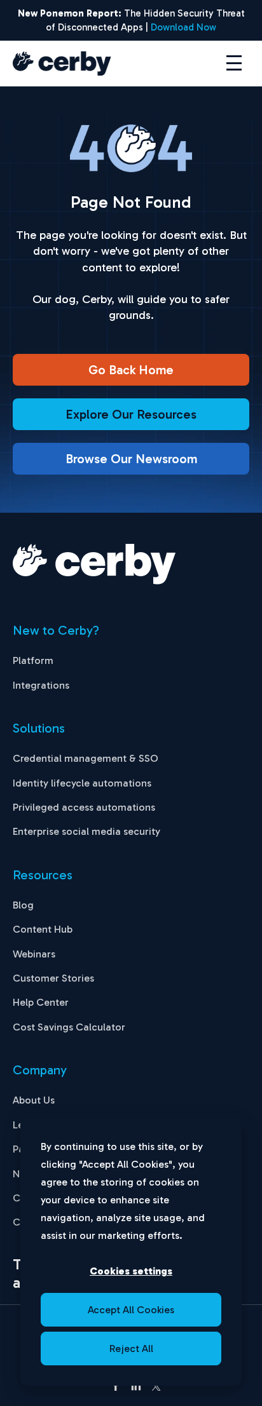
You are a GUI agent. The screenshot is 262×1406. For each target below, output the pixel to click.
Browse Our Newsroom (131, 458)
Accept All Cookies (131, 1310)
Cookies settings (131, 1271)
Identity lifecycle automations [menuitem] (82, 783)
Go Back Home (131, 369)
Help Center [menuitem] (41, 1002)
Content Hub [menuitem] (42, 929)
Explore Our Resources (131, 414)
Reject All (131, 1348)
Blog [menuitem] (23, 905)
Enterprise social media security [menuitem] (86, 831)
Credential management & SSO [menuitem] (85, 758)
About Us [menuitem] (34, 1100)
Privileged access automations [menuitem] (84, 807)
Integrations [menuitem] (41, 685)
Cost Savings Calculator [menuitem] (69, 1027)
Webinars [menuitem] (34, 954)
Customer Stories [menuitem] (53, 978)
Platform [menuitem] (33, 660)
